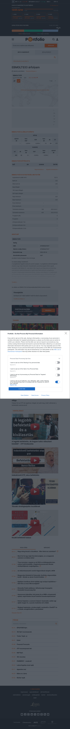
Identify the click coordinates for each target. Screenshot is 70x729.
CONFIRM (22, 389)
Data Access (35, 395)
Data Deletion (25, 395)
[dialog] (35, 364)
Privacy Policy (45, 395)
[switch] (57, 362)
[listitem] (35, 358)
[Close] (66, 334)
